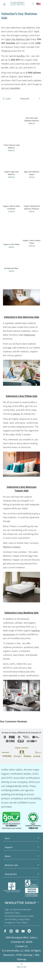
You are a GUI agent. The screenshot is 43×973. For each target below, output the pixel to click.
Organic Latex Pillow (11, 244)
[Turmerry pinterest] (17, 931)
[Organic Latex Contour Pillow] (32, 230)
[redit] (29, 931)
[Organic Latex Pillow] (11, 232)
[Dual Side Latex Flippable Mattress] (32, 110)
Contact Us (21, 946)
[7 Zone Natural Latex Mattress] (11, 123)
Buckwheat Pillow (11, 268)
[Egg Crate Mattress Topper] (32, 165)
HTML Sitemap (24, 955)
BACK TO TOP (21, 967)
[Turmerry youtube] (23, 931)
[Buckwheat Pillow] (11, 262)
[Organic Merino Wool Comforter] (11, 196)
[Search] (33, 4)
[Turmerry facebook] (5, 931)
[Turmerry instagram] (11, 931)
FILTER (8, 98)
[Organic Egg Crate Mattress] (11, 165)
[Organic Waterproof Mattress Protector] (32, 196)
